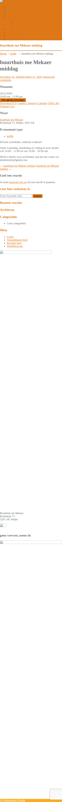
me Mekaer (13, 10)
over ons (11, 17)
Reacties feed (14, 243)
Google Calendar (26, 103)
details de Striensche (25, 23)
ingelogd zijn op (18, 182)
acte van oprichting (24, 20)
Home (3, 53)
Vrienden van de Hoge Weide (30, 26)
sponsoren (12, 29)
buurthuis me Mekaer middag (19, 165)
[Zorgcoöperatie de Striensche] (1, 1)
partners (11, 32)
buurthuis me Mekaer (11, 119)
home (10, 7)
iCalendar (42, 103)
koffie (13, 53)
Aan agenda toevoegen (12, 100)
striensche (48, 76)
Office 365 (53, 103)
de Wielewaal (14, 38)
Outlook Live (7, 106)
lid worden (13, 13)
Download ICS (8, 103)
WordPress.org (15, 246)
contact (11, 35)
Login (10, 236)
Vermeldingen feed (17, 239)
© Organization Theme (12, 800)
